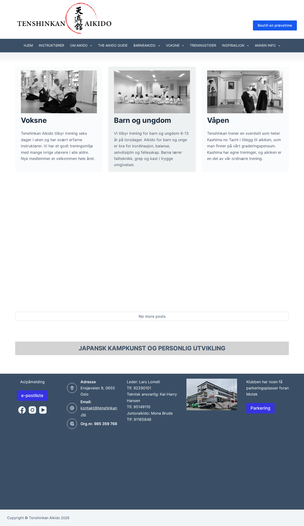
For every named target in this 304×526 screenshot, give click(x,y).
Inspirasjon (233, 45)
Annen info (265, 45)
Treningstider (203, 45)
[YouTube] (43, 410)
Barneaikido (144, 45)
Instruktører (51, 45)
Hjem (28, 45)
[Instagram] (32, 410)
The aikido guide (113, 45)
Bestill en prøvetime (275, 25)
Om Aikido (79, 45)
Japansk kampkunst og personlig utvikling (152, 348)
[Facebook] (22, 410)
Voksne (173, 45)
